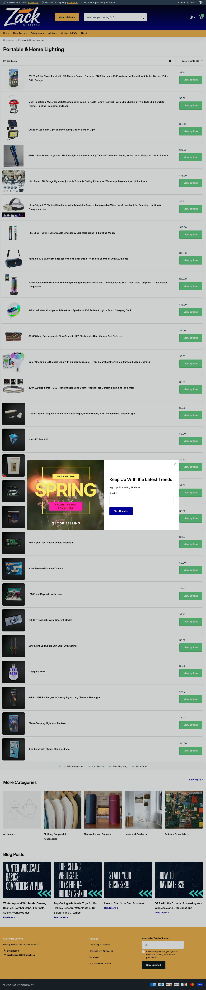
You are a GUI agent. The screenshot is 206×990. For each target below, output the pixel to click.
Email (113, 493)
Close (175, 463)
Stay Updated (121, 511)
